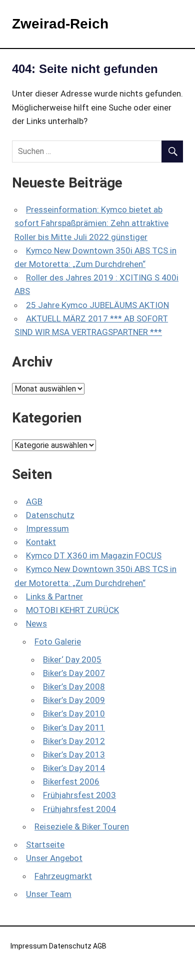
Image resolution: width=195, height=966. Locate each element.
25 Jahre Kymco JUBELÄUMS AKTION (97, 305)
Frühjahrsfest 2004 (79, 809)
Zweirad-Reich (60, 24)
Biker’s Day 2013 (74, 755)
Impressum (47, 529)
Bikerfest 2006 (71, 781)
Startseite (45, 845)
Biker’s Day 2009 (74, 700)
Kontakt (41, 542)
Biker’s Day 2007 (74, 673)
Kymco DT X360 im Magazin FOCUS (94, 555)
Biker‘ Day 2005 (72, 659)
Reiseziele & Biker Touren (81, 827)
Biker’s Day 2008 (74, 687)
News (36, 623)
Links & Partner (54, 597)
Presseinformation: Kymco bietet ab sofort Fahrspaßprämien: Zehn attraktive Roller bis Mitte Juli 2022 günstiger (91, 223)
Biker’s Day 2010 (74, 713)
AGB (34, 501)
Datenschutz (50, 515)
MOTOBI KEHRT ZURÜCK (72, 610)
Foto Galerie (57, 641)
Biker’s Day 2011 (74, 727)
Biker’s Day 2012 (74, 741)
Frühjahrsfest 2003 (79, 795)
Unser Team (49, 894)
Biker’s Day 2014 (74, 768)
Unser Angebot (54, 858)
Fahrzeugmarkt (63, 876)
